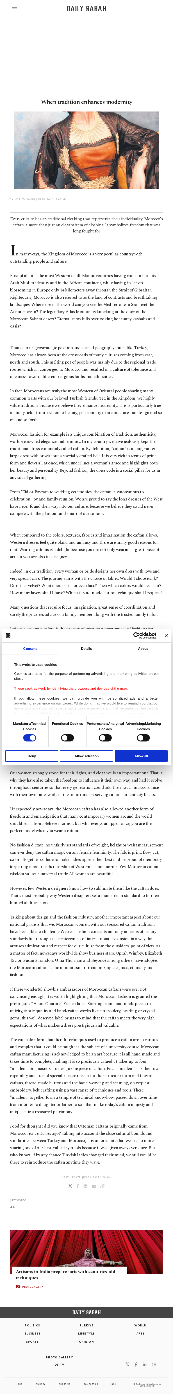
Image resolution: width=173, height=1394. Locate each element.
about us (64, 1384)
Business (33, 1333)
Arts (141, 1333)
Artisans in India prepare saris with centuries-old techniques (65, 1274)
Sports (32, 1342)
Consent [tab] (30, 648)
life (12, 1206)
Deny (32, 756)
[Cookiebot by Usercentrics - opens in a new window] (136, 635)
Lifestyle (86, 1333)
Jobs (19, 1384)
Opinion (86, 1342)
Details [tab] (86, 648)
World (140, 1325)
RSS (114, 1384)
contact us (91, 1384)
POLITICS (32, 1325)
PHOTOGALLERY (32, 1286)
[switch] (67, 737)
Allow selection (87, 756)
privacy (40, 1384)
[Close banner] (166, 635)
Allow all (141, 756)
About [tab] (143, 648)
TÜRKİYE (86, 1325)
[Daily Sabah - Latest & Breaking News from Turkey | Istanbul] (86, 8)
